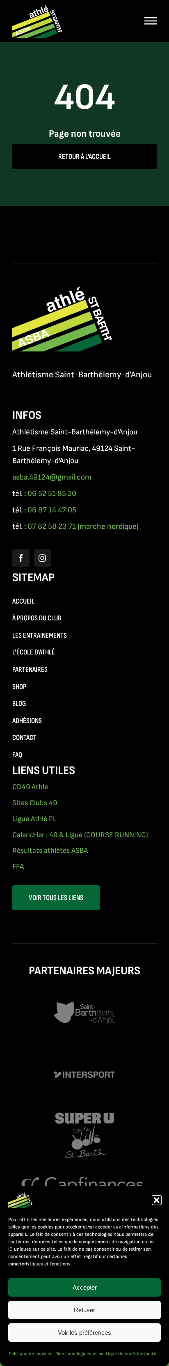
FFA (18, 866)
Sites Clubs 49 (34, 803)
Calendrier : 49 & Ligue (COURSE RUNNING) (80, 835)
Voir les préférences (84, 1332)
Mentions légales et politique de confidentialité (105, 1354)
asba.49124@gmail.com (51, 477)
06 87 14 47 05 (51, 510)
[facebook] (21, 558)
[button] (157, 1200)
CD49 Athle (30, 787)
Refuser (84, 1309)
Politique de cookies (30, 1354)
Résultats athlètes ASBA (50, 850)
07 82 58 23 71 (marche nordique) (83, 526)
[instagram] (42, 558)
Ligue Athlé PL (34, 819)
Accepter (85, 1287)
